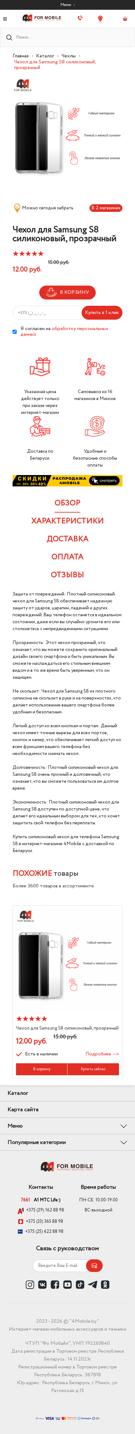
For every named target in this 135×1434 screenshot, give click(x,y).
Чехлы (69, 56)
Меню (66, 5)
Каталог (45, 56)
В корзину (42, 1069)
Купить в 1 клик (102, 312)
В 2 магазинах (106, 208)
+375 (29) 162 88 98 (45, 1210)
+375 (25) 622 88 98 (44, 1231)
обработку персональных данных (64, 331)
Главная (21, 56)
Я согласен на (64, 332)
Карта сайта (23, 1110)
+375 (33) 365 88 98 (44, 1221)
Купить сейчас (93, 1069)
